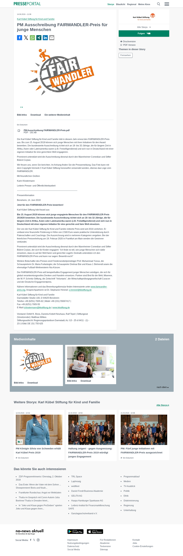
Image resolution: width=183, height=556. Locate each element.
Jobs (134, 543)
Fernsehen (125, 55)
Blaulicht (120, 4)
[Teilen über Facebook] (19, 37)
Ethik (126, 496)
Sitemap (104, 549)
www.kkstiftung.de (61, 307)
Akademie (105, 543)
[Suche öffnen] (158, 4)
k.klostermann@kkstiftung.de (37, 307)
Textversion (105, 546)
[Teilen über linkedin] (45, 37)
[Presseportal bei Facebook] (29, 540)
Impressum (72, 540)
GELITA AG (76, 496)
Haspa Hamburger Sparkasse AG (87, 500)
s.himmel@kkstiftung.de (80, 290)
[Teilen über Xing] (38, 37)
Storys (110, 4)
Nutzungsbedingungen (78, 543)
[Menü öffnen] (166, 4)
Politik (127, 491)
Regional (131, 4)
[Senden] (51, 37)
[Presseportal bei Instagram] (37, 540)
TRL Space (76, 476)
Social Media (73, 549)
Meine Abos (144, 4)
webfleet (75, 486)
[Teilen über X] (26, 37)
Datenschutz (73, 546)
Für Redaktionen (108, 540)
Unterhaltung (130, 510)
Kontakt (136, 540)
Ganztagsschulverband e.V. (84, 513)
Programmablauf (131, 476)
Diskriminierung (131, 500)
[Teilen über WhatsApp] (32, 37)
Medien (127, 481)
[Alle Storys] (144, 21)
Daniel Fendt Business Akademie (87, 491)
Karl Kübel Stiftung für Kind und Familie (36, 19)
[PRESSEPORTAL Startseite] (27, 4)
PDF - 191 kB (47, 131)
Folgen (141, 33)
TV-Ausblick (129, 486)
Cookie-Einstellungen (142, 546)
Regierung (129, 505)
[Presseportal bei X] (33, 540)
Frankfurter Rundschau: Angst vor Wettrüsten (40, 492)
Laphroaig (76, 481)
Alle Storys (142, 27)
